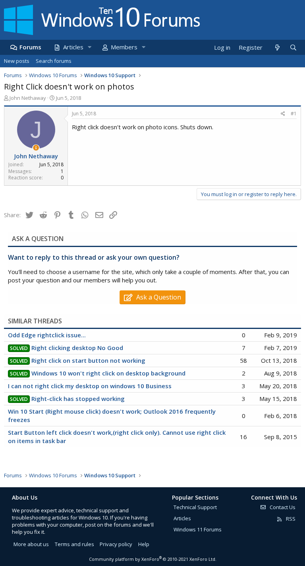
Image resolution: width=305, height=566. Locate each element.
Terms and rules (74, 544)
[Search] (293, 47)
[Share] (283, 114)
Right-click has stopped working (78, 399)
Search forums (53, 60)
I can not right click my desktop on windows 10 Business (90, 386)
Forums (30, 47)
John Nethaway (28, 97)
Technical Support (195, 507)
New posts (16, 60)
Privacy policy (116, 544)
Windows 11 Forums (198, 529)
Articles (73, 47)
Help (143, 544)
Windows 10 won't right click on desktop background (108, 373)
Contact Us (281, 507)
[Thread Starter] (36, 148)
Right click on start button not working (88, 360)
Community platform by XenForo (152, 559)
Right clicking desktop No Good (77, 348)
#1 (294, 113)
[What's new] (277, 47)
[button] (89, 47)
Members (124, 47)
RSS (290, 518)
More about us (31, 544)
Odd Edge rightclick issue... (47, 335)
